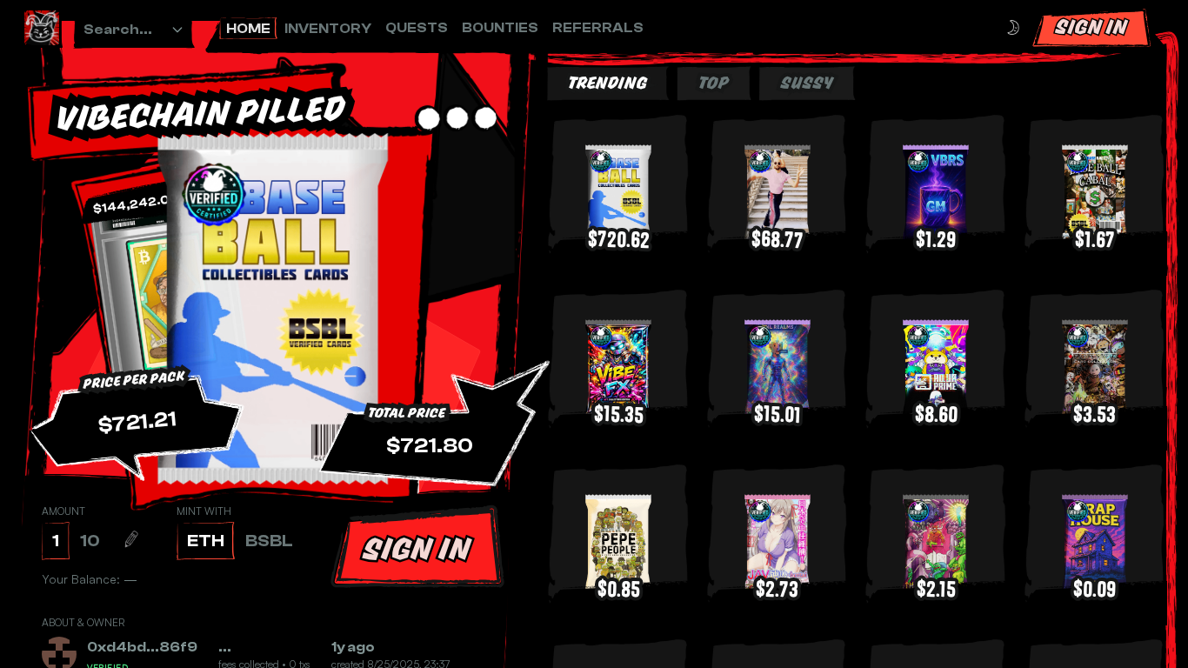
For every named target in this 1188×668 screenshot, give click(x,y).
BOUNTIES (500, 28)
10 (90, 541)
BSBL (269, 541)
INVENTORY (327, 29)
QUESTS (416, 28)
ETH (205, 541)
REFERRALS (598, 28)
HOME (248, 29)
